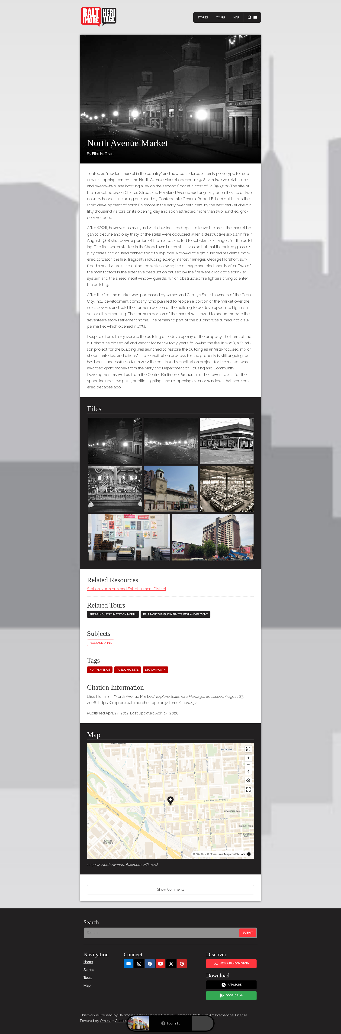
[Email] (128, 963)
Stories (203, 17)
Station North (155, 669)
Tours (220, 17)
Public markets (127, 669)
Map (236, 17)
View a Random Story (234, 963)
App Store (234, 984)
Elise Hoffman (102, 154)
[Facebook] (150, 963)
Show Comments (170, 889)
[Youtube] (160, 963)
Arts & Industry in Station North (113, 614)
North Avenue (100, 669)
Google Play (234, 995)
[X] (171, 963)
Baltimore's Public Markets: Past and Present (175, 614)
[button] (252, 17)
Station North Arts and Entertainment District (126, 588)
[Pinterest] (182, 963)
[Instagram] (139, 963)
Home (88, 962)
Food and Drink (101, 642)
